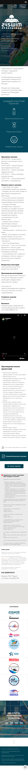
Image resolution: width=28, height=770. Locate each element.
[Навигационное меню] (26, 2)
